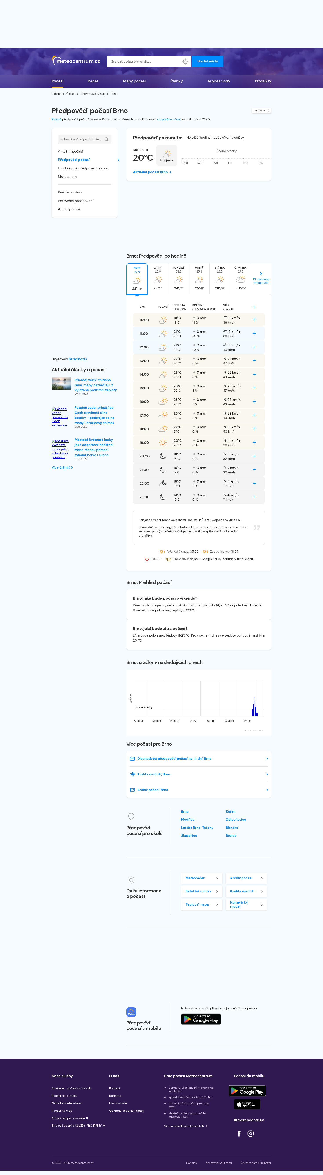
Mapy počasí (134, 81)
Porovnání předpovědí (75, 200)
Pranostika (180, 559)
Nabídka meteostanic (67, 1103)
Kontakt (114, 1088)
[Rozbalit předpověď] (254, 307)
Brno (185, 811)
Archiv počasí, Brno (152, 790)
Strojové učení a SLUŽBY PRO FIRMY (77, 1126)
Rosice (231, 835)
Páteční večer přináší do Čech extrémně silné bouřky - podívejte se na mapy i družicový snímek (94, 415)
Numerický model (239, 904)
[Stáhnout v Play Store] (247, 1091)
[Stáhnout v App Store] (247, 1104)
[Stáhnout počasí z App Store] (201, 1019)
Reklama (115, 1096)
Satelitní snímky (198, 891)
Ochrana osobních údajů (126, 1111)
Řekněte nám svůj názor (256, 1163)
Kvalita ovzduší (70, 192)
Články (176, 81)
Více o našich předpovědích (184, 1126)
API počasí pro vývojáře (68, 1118)
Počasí (57, 81)
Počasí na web (62, 1111)
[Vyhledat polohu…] (185, 61)
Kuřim (230, 811)
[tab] (137, 278)
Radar (93, 81)
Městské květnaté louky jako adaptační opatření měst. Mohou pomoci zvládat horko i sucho (94, 447)
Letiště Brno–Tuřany (197, 828)
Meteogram (67, 176)
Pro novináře (118, 1103)
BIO (154, 559)
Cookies (191, 1163)
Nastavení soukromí (219, 1163)
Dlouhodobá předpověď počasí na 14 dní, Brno (174, 759)
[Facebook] (239, 1137)
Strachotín (78, 359)
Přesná (56, 119)
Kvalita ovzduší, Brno (153, 774)
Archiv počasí (69, 209)
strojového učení (168, 119)
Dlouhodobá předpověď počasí (83, 168)
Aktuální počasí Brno (150, 172)
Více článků (61, 467)
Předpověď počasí (73, 159)
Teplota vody (218, 81)
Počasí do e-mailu (64, 1096)
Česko (70, 94)
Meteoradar (195, 878)
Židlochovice (236, 819)
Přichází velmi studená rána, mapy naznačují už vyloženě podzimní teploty (96, 385)
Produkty (263, 81)
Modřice (187, 819)
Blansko (232, 828)
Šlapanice (189, 835)
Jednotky (260, 110)
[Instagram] (250, 1137)
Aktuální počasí (70, 151)
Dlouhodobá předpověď (261, 281)
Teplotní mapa (197, 904)
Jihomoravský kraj (93, 94)
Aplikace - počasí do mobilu (72, 1088)
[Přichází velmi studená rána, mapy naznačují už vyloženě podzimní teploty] (61, 383)
